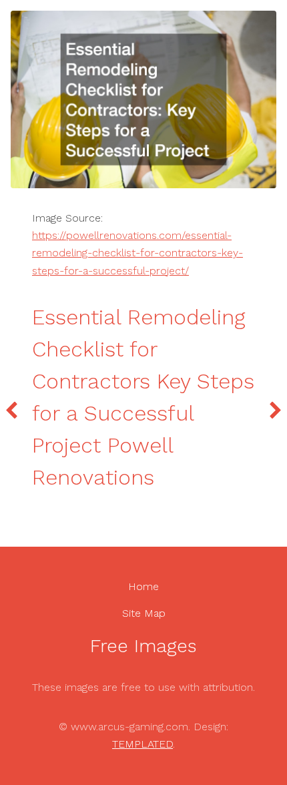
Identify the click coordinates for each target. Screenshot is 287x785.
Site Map (144, 613)
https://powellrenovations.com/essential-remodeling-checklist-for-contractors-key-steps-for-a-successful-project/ (137, 253)
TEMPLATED (142, 744)
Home (143, 586)
